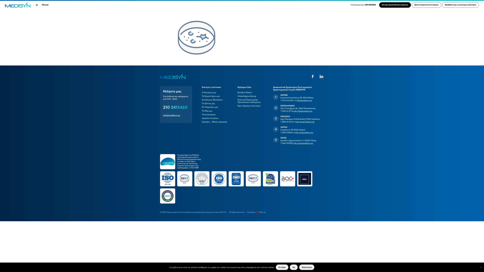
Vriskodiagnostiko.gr (246, 96)
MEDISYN (18, 5)
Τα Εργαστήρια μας (211, 96)
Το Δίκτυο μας (208, 104)
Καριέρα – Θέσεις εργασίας (214, 122)
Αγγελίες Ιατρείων (210, 118)
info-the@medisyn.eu (302, 111)
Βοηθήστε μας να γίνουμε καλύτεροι (460, 5)
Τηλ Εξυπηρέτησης (363, 5)
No (294, 267)
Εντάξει (282, 267)
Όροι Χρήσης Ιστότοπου (249, 106)
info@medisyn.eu (171, 115)
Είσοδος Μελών (244, 93)
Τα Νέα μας (207, 111)
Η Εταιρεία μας (209, 93)
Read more (307, 267)
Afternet (262, 212)
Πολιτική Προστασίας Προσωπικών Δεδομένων (249, 101)
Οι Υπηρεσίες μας (210, 107)
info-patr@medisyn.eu (303, 143)
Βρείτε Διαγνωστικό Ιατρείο (426, 5)
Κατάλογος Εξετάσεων (212, 100)
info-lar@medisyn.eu (304, 133)
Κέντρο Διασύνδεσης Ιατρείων (395, 5)
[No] (481, 267)
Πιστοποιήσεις (209, 115)
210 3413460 (175, 108)
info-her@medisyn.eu (305, 122)
